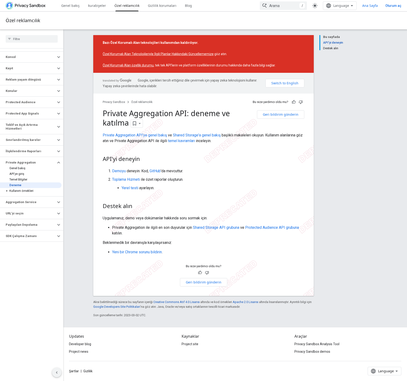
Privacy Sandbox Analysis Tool (316, 344)
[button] (28, 57)
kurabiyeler (97, 5)
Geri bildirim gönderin (280, 114)
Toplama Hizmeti (126, 179)
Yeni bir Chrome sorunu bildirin (137, 252)
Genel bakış (70, 5)
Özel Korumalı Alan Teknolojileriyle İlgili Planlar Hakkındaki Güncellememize (158, 54)
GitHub (155, 171)
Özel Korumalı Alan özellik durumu (128, 65)
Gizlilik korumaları (162, 5)
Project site (190, 344)
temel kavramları (181, 141)
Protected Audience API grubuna (272, 227)
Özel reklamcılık (126, 5)
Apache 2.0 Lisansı (245, 302)
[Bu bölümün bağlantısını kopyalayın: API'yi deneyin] (144, 159)
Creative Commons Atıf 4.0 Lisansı (176, 302)
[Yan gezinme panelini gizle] (56, 372)
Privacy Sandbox (114, 102)
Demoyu (119, 171)
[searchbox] (32, 39)
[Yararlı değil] (300, 102)
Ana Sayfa (370, 5)
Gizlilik (88, 371)
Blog (188, 5)
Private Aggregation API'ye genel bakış (135, 135)
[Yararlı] (293, 102)
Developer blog (80, 344)
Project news (78, 351)
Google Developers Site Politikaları (116, 306)
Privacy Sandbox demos (312, 351)
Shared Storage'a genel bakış (197, 135)
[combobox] (283, 5)
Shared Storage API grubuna (216, 227)
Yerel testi (130, 188)
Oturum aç (393, 6)
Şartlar (74, 371)
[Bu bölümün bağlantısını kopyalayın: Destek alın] (137, 206)
